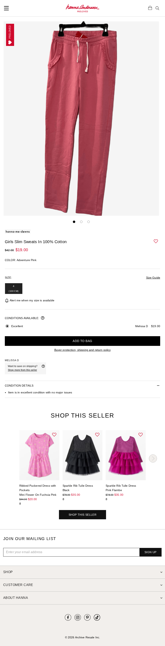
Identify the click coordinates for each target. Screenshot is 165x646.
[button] (156, 241)
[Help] (43, 368)
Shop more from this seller (22, 370)
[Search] (157, 8)
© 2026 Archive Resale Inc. (82, 637)
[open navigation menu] (6, 8)
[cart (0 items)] (150, 7)
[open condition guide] (43, 318)
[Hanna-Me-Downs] (82, 8)
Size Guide (153, 277)
